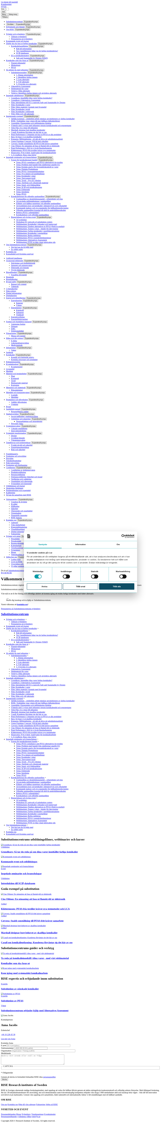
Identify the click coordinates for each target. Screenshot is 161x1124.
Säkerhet (14, 509)
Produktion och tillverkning (17, 400)
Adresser (14, 523)
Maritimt (9, 371)
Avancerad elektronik (14, 261)
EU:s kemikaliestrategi (20, 55)
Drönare (14, 326)
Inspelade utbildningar (15, 95)
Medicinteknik (17, 345)
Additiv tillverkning (19, 402)
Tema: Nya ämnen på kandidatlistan (30, 174)
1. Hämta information (24, 75)
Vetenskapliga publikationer (22, 555)
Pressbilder (15, 539)
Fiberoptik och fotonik (20, 268)
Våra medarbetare (18, 525)
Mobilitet (14, 397)
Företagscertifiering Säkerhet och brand (26, 477)
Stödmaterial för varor (19, 89)
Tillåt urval (80, 586)
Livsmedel (10, 369)
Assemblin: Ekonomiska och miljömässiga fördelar (31, 123)
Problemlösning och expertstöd (18, 490)
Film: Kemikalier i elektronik (22, 112)
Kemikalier (10, 355)
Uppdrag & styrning (19, 502)
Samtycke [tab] (42, 544)
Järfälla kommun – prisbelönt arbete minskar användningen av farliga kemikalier (43, 119)
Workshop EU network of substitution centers (34, 222)
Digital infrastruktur (14, 293)
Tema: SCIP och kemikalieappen (29, 187)
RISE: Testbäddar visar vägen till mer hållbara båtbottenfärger (35, 121)
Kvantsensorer (17, 367)
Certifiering (10, 468)
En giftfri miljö (17, 249)
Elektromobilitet (17, 331)
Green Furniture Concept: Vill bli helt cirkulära (29, 141)
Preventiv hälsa (17, 424)
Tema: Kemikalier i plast (25, 176)
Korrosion (15, 385)
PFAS (13, 67)
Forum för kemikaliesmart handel (24, 160)
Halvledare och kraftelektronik (23, 263)
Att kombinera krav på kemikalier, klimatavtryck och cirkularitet (41, 206)
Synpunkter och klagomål (21, 484)
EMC (13, 329)
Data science (11, 291)
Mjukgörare (15, 65)
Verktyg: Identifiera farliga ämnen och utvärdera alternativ (34, 93)
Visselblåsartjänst (18, 529)
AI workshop (21, 220)
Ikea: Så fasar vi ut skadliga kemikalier (26, 137)
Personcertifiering (18, 475)
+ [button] (26, 619)
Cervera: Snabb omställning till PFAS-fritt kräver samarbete (34, 144)
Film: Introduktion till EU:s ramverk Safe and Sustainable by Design (38, 102)
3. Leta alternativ (22, 79)
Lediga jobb (16, 559)
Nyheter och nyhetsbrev (15, 34)
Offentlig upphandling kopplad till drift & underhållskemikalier (41, 210)
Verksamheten (11, 499)
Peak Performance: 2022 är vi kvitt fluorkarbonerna (31, 148)
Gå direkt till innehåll (9, 2)
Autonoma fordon (18, 324)
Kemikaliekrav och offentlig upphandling (32, 215)
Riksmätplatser (17, 390)
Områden (10, 24)
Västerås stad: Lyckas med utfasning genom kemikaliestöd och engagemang (41, 125)
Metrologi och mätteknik (16, 388)
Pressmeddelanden (8, 1114)
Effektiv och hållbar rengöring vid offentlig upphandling (38, 203)
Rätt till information (24, 49)
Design (14, 436)
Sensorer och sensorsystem (21, 265)
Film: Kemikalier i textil (20, 109)
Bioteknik (10, 277)
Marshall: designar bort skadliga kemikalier (28, 130)
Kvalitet (14, 504)
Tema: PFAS (21, 194)
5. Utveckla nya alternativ (26, 84)
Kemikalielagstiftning (19, 46)
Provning (9, 458)
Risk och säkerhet (18, 450)
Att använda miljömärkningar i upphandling (33, 201)
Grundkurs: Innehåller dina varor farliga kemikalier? (31, 98)
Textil (13, 381)
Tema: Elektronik (23, 189)
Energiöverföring (18, 317)
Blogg (13, 552)
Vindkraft (20, 315)
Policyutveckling (12, 463)
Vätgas (19, 305)
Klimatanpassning (13, 362)
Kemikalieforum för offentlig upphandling (27, 196)
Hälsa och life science (14, 338)
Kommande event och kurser (17, 41)
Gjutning (14, 404)
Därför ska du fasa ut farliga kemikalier (21, 43)
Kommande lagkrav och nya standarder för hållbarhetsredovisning (42, 208)
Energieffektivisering (19, 319)
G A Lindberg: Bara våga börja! (23, 155)
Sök (2, 9)
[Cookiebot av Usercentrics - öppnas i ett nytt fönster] (123, 536)
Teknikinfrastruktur (13, 461)
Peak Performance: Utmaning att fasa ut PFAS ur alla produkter (36, 134)
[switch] (66, 576)
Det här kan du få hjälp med (22, 247)
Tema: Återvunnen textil (25, 178)
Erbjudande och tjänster (15, 27)
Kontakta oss (11, 252)
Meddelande (6, 1053)
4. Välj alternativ (22, 82)
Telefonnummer (7, 1048)
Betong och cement (18, 284)
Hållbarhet (15, 506)
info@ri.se (36, 1116)
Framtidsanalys (12, 454)
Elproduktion (16, 308)
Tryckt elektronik (18, 270)
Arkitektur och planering (21, 419)
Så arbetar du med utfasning (17, 70)
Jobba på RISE (52, 1104)
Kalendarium (16, 545)
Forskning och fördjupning (16, 465)
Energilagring (16, 300)
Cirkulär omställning (19, 428)
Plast (13, 376)
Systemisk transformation (16, 433)
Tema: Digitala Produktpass (27, 169)
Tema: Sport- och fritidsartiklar (28, 185)
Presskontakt (16, 541)
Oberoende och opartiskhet (21, 511)
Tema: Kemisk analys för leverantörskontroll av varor (37, 167)
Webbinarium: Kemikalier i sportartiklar (32, 233)
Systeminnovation (13, 426)
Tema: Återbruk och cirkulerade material (32, 183)
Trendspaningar (17, 548)
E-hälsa (14, 341)
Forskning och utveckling (16, 456)
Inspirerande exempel (14, 116)
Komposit (15, 378)
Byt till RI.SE (6, 573)
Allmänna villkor (25, 1116)
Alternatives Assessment (20, 86)
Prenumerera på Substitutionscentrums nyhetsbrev (21, 609)
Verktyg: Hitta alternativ (20, 91)
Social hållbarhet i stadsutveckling (24, 416)
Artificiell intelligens (14, 258)
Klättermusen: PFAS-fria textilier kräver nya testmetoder (33, 150)
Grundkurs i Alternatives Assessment (25, 100)
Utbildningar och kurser (15, 486)
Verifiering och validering (21, 479)
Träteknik (15, 286)
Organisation (16, 513)
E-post (3, 1045)
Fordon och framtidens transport (18, 322)
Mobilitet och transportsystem (17, 392)
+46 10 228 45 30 (8, 1034)
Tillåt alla (117, 586)
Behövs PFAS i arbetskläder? (27, 212)
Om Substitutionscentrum (16, 245)
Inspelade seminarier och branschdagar (21, 157)
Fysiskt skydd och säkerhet (21, 445)
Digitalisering (11, 295)
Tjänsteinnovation (18, 440)
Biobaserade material (19, 383)
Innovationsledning (18, 431)
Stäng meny (13, 14)
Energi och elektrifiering (15, 298)
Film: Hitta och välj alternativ (22, 114)
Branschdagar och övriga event (23, 217)
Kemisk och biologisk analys (22, 357)
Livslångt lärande (18, 438)
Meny (4, 14)
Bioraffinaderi (11, 272)
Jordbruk (9, 352)
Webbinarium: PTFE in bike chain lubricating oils (35, 242)
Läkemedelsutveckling (20, 343)
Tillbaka (5, 17)
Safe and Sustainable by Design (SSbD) (32, 58)
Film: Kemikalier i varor (20, 105)
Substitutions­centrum (14, 21)
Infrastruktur (11, 348)
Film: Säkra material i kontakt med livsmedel (28, 107)
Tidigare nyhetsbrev (19, 37)
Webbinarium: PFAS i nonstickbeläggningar (33, 238)
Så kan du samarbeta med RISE (18, 495)
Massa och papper (18, 336)
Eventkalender (50, 1114)
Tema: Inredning (22, 192)
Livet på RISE (17, 562)
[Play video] (8, 598)
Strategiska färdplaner (14, 488)
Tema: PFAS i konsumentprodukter (30, 171)
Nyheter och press (13, 536)
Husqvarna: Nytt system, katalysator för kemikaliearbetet (33, 153)
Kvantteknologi (12, 364)
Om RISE (10, 29)
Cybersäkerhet (11, 289)
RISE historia (16, 518)
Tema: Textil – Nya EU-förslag (28, 180)
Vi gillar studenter (18, 566)
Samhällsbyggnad (13, 409)
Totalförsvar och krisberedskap (18, 443)
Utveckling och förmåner (21, 564)
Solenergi (20, 312)
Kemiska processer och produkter (24, 360)
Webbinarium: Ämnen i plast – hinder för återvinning (37, 229)
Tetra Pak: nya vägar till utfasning (24, 128)
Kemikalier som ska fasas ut (17, 60)
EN (5, 7)
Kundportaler (6, 4)
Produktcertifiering (18, 472)
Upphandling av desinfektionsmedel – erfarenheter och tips (39, 199)
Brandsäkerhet (11, 279)
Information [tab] (80, 544)
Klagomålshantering (19, 527)
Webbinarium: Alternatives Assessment (31, 240)
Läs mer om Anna (8, 1039)
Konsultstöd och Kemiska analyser (20, 254)
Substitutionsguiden (19, 72)
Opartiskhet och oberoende (21, 481)
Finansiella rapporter (19, 515)
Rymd (8, 407)
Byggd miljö (11, 282)
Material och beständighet (16, 374)
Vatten (13, 350)
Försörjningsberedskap (20, 447)
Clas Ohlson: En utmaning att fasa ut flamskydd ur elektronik (35, 146)
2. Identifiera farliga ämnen (26, 77)
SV (2, 7)
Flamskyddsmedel (18, 63)
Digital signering (17, 532)
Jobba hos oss (11, 557)
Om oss (4, 1104)
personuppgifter (49, 1077)
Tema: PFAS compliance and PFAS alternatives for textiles (39, 162)
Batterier (19, 303)
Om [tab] (118, 544)
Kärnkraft (20, 310)
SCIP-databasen (22, 53)
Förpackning (11, 333)
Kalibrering (10, 493)
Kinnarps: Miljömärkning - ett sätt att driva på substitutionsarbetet (37, 139)
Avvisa (44, 586)
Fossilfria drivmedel (19, 275)
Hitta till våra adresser (27, 1104)
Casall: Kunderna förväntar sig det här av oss (29, 132)
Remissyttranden (17, 543)
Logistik (14, 395)
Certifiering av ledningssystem (23, 470)
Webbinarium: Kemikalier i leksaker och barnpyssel (36, 224)
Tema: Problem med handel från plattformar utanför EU (38, 165)
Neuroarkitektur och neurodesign (29, 421)
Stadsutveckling (12, 414)
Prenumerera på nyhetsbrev (22, 39)
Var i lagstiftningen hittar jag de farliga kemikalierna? (37, 51)
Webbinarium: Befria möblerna (28, 235)
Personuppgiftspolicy (9, 1116)
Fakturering (15, 534)
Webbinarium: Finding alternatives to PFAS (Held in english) (40, 226)
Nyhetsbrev (15, 550)
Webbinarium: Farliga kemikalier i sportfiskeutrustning (37, 231)
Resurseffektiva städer (20, 411)
